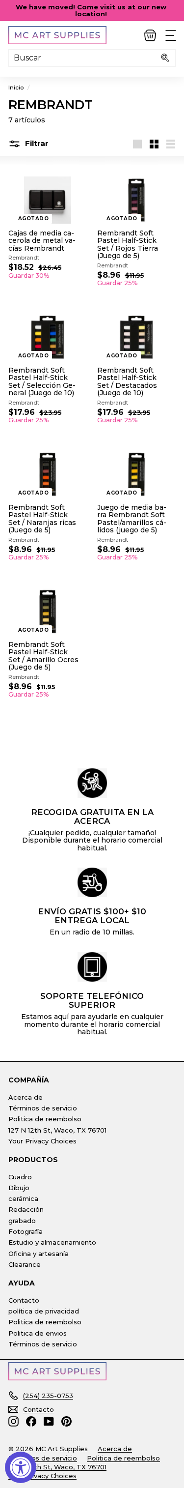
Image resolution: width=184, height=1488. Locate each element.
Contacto (23, 1300)
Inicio (16, 87)
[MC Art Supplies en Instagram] (13, 1421)
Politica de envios (37, 1333)
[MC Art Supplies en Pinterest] (66, 1421)
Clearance (24, 1264)
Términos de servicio (42, 1108)
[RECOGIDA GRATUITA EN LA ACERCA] (92, 783)
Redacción (26, 1209)
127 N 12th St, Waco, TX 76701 (57, 1130)
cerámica (23, 1198)
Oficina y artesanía (38, 1253)
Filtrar (36, 143)
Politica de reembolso (44, 1119)
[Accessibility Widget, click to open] (20, 1467)
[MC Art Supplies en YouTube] (49, 1421)
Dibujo (18, 1188)
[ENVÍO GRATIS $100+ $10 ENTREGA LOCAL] (92, 882)
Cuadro (20, 1177)
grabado (22, 1221)
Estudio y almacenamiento (52, 1242)
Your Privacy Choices (42, 1141)
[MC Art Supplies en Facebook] (31, 1421)
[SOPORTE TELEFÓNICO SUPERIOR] (92, 967)
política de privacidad (43, 1311)
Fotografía (25, 1231)
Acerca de (25, 1097)
